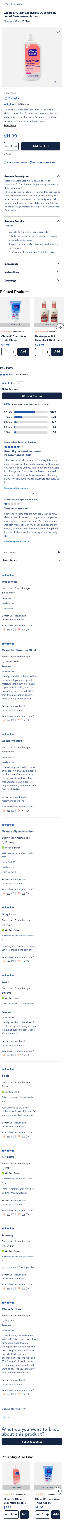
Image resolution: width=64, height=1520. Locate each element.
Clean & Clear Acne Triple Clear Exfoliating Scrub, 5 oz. (13, 338)
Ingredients (11, 264)
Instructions (12, 272)
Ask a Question (32, 1442)
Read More (10, 125)
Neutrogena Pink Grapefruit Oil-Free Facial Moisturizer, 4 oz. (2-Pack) (47, 338)
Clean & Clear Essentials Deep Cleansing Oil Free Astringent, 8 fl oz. (15, 1501)
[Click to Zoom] (55, 82)
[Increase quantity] (16, 146)
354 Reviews (21, 1494)
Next (6, 1417)
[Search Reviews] (59, 552)
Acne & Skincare (14, 4)
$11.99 (10, 136)
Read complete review (15, 488)
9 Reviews (51, 332)
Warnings (10, 280)
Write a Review (32, 396)
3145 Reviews (18, 332)
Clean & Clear (22, 21)
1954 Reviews (23, 104)
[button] (15, 312)
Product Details (14, 221)
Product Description (17, 176)
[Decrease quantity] (6, 146)
